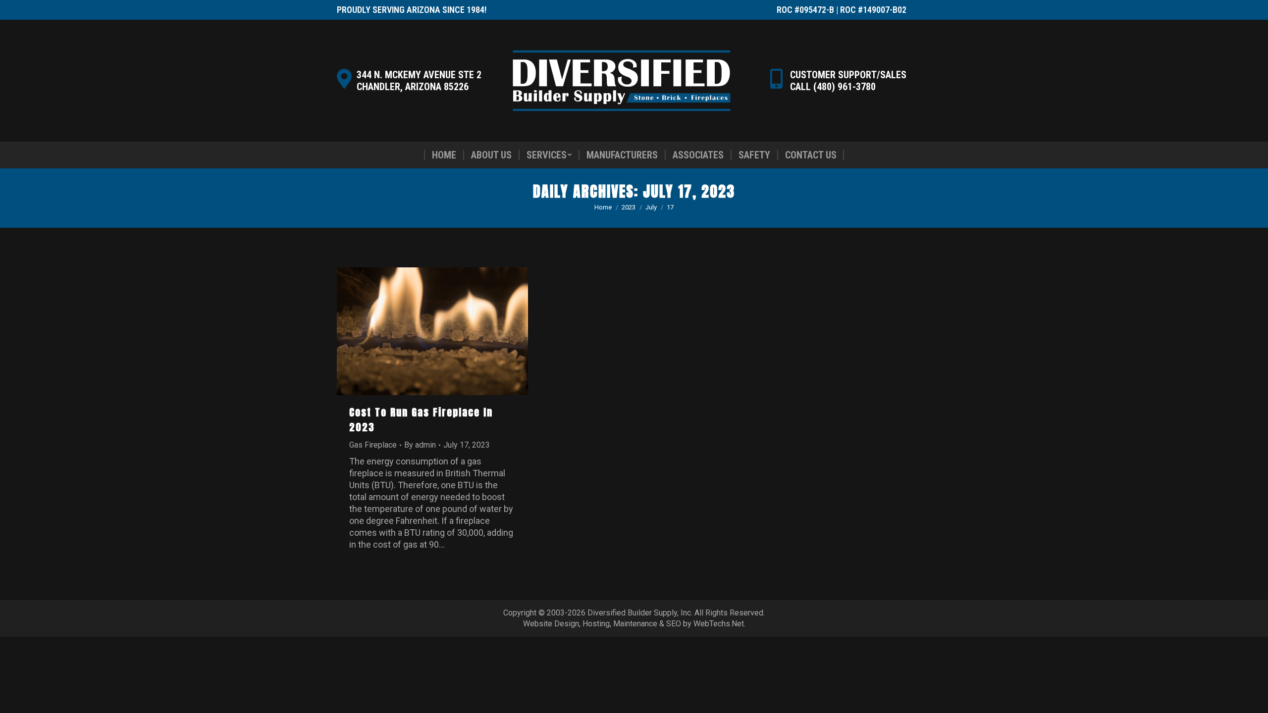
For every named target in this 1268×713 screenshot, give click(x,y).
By (420, 445)
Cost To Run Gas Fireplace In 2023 (421, 420)
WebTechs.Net (718, 623)
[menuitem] (444, 155)
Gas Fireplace (373, 445)
